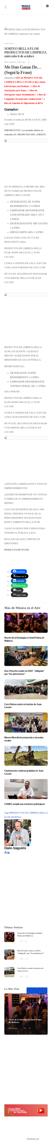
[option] (26, 955)
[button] (26, 1110)
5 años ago (21, 62)
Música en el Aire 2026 (36, 1134)
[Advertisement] (26, 1069)
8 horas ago (13, 1028)
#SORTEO (16, 817)
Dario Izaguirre (10, 62)
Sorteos (9, 43)
